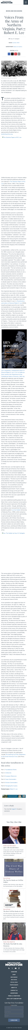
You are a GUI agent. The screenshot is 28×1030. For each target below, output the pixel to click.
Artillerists (8, 773)
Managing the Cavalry (11, 786)
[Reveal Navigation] (25, 2)
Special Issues (14, 982)
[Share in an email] (19, 54)
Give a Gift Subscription (14, 998)
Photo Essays (14, 985)
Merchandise (14, 977)
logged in (14, 809)
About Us (14, 987)
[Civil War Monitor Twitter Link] (12, 968)
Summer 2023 (15, 42)
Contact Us (14, 990)
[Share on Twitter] (12, 54)
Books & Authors (18, 46)
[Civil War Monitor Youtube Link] (15, 968)
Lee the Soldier (16, 510)
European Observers (11, 776)
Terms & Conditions (14, 996)
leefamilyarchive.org (7, 134)
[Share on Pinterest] (15, 54)
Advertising (14, 993)
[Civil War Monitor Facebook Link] (19, 968)
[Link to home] (7, 2)
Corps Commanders (10, 779)
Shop (14, 974)
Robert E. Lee (14, 789)
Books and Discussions (14, 11)
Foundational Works (11, 769)
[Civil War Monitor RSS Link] (9, 968)
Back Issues (14, 979)
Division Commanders (11, 782)
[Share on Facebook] (9, 54)
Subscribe (14, 971)
